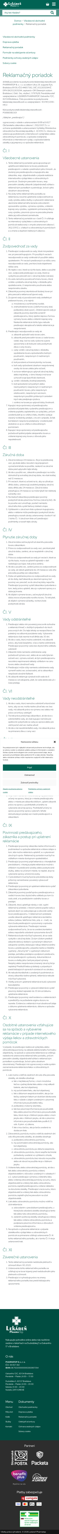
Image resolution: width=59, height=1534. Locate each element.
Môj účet (9, 1412)
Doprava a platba (11, 42)
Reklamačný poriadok (13, 47)
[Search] (53, 12)
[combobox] (26, 12)
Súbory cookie (9, 63)
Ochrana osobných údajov (29, 1426)
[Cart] (47, 4)
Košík (7, 1417)
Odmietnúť (29, 775)
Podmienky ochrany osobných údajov (20, 57)
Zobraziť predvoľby (29, 782)
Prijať (29, 767)
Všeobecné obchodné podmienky (19, 36)
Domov (17, 20)
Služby (8, 1421)
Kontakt (8, 1426)
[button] (54, 742)
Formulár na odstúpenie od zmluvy (19, 52)
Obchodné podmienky (28, 1407)
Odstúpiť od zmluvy (27, 1421)
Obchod (8, 1407)
